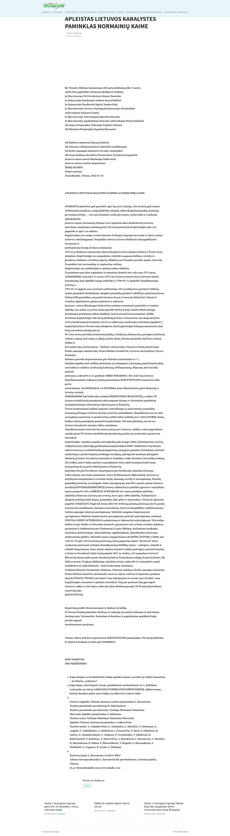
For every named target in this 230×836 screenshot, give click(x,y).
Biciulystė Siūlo (50, 814)
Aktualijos (58, 12)
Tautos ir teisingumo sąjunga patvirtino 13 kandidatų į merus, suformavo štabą (61, 806)
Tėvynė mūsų (71, 12)
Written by (74, 33)
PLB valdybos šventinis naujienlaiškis (144, 12)
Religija (120, 12)
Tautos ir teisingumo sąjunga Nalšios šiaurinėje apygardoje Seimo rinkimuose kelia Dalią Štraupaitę (163, 806)
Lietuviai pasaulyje (88, 12)
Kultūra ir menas (106, 12)
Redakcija (46, 12)
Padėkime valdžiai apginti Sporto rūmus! (111, 805)
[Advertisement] (115, 60)
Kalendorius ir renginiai (176, 12)
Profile (87, 786)
